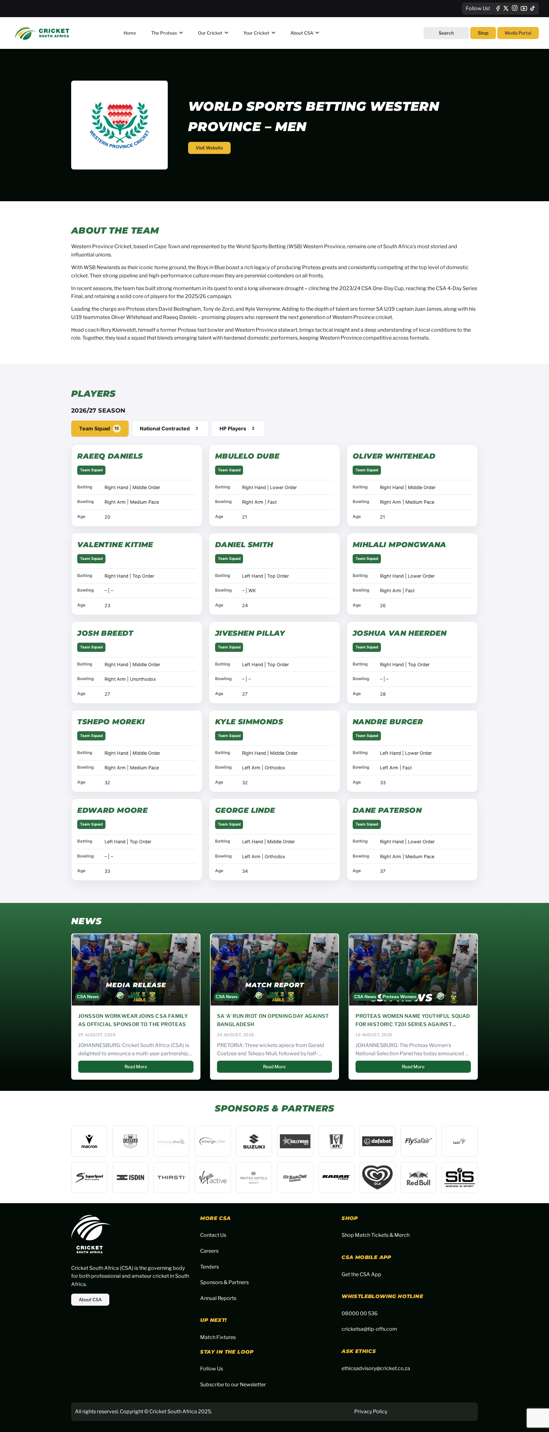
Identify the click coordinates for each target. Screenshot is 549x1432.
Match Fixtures (218, 1337)
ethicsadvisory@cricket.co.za (376, 1368)
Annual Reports (218, 1298)
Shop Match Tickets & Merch (376, 1235)
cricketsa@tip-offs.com (369, 1329)
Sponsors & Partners (224, 1282)
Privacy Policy (370, 1412)
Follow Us (211, 1369)
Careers (209, 1251)
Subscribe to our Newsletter (233, 1385)
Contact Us (213, 1235)
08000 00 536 (360, 1313)
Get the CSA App (361, 1274)
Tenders (209, 1267)
